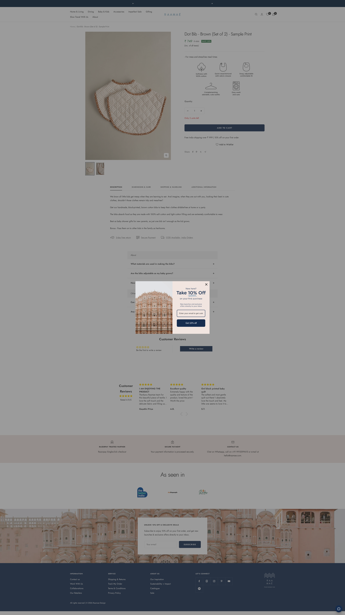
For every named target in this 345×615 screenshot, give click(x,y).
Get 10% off (191, 323)
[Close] (206, 284)
